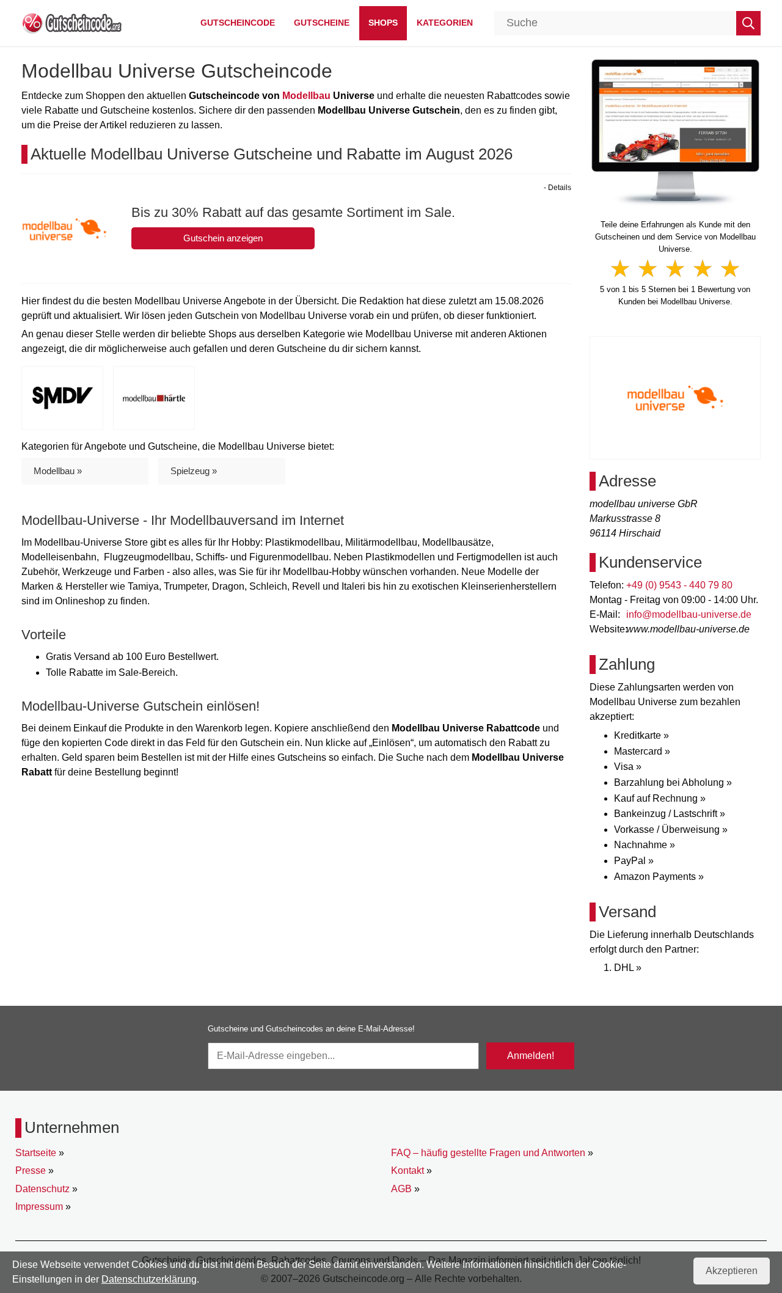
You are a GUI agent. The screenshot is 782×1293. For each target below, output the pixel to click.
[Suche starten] (748, 23)
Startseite (35, 1153)
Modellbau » (58, 471)
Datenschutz (42, 1189)
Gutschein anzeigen (223, 238)
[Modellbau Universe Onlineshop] (675, 131)
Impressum (39, 1206)
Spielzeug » (193, 471)
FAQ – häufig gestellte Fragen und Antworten (488, 1153)
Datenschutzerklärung (149, 1279)
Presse (30, 1170)
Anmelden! (530, 1055)
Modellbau (306, 95)
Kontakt (407, 1170)
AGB (401, 1189)
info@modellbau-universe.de (688, 614)
